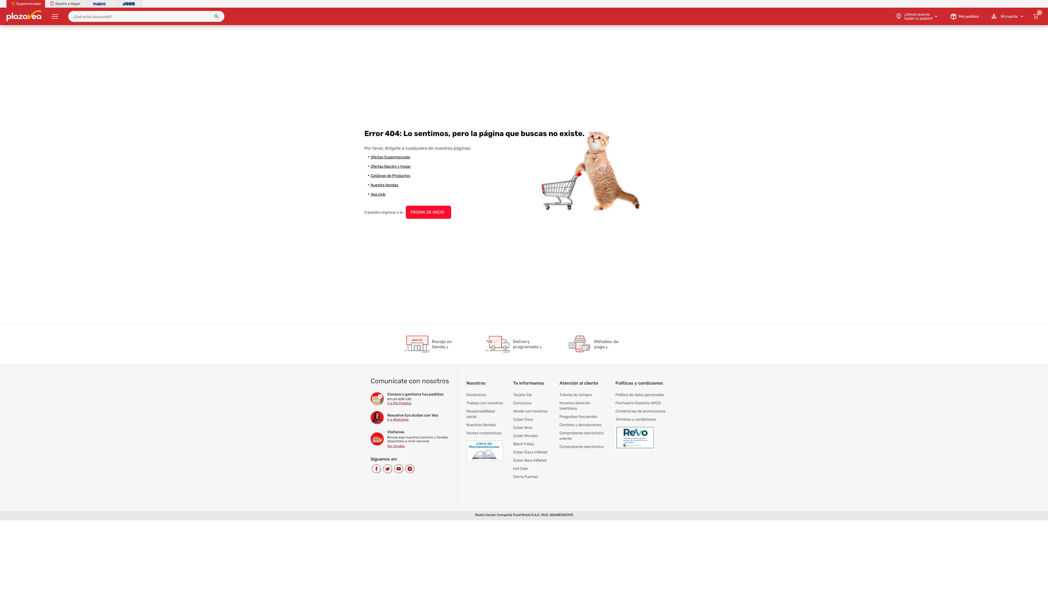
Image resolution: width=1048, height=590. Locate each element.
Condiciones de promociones (640, 411)
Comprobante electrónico (581, 446)
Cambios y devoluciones (580, 425)
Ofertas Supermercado (390, 157)
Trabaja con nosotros (484, 403)
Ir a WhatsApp (398, 419)
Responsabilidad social (480, 414)
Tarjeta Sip (522, 395)
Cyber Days (523, 419)
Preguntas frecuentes (578, 416)
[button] (216, 16)
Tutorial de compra (575, 395)
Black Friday (523, 444)
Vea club (378, 194)
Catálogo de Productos (390, 175)
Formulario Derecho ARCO (638, 403)
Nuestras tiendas (481, 425)
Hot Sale (520, 468)
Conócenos (476, 395)
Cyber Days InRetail (530, 452)
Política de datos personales (639, 395)
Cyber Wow (522, 427)
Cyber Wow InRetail (529, 460)
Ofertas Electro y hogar (391, 166)
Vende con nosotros (530, 411)
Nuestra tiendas (384, 185)
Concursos (522, 403)
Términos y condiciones (635, 419)
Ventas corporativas (483, 433)
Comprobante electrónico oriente (581, 436)
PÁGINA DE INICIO (427, 212)
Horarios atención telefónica (574, 406)
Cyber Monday (525, 435)
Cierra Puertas (525, 476)
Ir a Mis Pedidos (399, 403)
